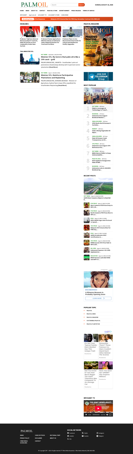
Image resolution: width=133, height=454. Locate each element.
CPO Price (95, 144)
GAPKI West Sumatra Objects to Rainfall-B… (97, 199)
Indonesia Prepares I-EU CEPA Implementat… (100, 251)
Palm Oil (89, 310)
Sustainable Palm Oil (93, 320)
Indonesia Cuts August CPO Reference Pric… (101, 146)
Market (94, 129)
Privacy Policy (24, 438)
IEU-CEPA (93, 248)
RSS (70, 439)
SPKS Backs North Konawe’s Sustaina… (101, 124)
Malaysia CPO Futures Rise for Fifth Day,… (101, 228)
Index (22, 435)
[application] (98, 408)
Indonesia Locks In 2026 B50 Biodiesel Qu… (101, 169)
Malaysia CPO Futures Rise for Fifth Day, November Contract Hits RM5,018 (63, 19)
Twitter (86, 433)
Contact (38, 441)
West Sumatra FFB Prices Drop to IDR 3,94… (102, 206)
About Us (53, 438)
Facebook (72, 433)
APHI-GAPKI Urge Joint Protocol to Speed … (101, 221)
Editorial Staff (55, 435)
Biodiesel (95, 114)
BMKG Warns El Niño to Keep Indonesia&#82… (101, 154)
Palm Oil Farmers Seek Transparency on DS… (99, 139)
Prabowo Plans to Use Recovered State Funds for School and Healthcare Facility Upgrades (72, 41)
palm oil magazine (92, 317)
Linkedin (71, 436)
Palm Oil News (91, 314)
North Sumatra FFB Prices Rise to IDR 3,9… (102, 213)
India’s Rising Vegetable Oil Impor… (101, 131)
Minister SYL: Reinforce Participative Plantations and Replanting (57, 76)
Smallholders (97, 121)
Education (94, 256)
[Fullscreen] (110, 415)
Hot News (44, 54)
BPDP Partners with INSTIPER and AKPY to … (100, 258)
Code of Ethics (40, 435)
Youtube (86, 436)
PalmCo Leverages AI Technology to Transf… (100, 109)
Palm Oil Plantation (93, 324)
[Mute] (107, 415)
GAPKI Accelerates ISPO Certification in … (98, 236)
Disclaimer (38, 438)
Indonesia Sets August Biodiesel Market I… (99, 116)
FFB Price (94, 203)
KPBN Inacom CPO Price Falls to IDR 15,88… (101, 243)
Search (81, 5)
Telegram (101, 436)
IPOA (92, 218)
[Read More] (53, 67)
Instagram (101, 433)
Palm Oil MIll (96, 159)
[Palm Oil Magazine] (34, 5)
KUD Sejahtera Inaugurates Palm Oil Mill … (101, 161)
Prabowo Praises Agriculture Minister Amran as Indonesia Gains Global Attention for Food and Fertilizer (50, 41)
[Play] (86, 415)
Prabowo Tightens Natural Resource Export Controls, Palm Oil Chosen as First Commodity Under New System (29, 42)
